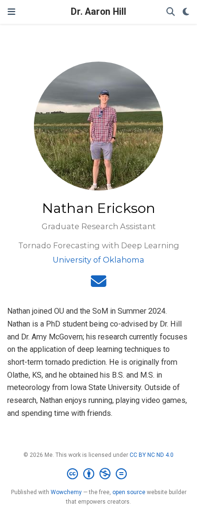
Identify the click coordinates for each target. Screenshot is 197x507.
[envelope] (98, 284)
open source (128, 492)
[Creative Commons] (99, 474)
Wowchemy (66, 492)
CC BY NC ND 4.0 (152, 455)
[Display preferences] (186, 12)
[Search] (170, 12)
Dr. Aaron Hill (98, 11)
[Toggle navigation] (11, 11)
